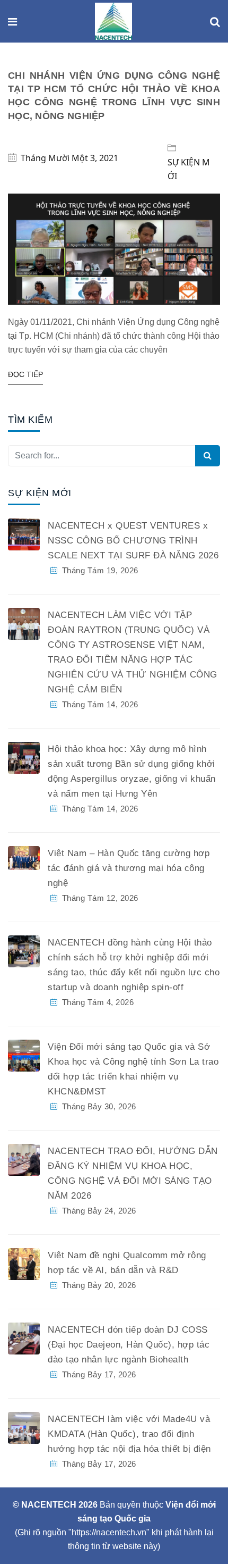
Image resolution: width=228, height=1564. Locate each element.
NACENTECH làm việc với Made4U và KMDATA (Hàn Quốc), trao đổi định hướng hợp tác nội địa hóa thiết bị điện (129, 1434)
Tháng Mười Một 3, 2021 (69, 158)
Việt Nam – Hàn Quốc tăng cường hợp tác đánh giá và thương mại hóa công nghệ (128, 868)
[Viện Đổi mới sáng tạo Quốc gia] (113, 22)
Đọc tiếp (25, 374)
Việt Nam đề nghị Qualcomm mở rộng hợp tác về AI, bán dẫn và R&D (127, 1262)
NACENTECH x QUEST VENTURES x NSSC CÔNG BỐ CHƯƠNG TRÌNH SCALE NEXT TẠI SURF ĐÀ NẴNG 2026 (133, 541)
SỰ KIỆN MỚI (189, 169)
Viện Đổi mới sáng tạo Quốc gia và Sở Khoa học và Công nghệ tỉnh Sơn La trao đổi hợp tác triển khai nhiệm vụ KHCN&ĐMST (133, 1069)
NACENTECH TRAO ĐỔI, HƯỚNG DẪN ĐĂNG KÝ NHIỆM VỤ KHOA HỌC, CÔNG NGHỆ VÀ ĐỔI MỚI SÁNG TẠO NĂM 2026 (133, 1173)
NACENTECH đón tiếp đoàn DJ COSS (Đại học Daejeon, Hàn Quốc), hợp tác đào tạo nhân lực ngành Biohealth (128, 1345)
